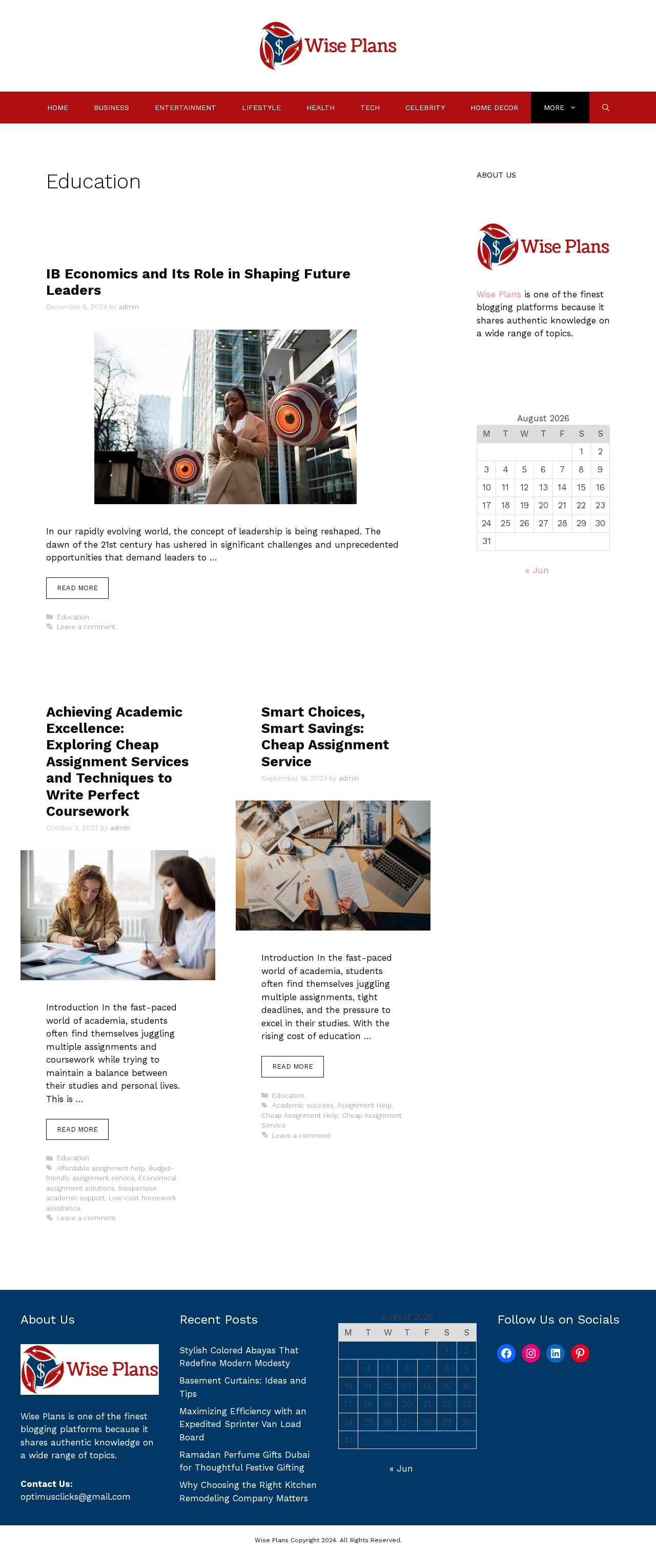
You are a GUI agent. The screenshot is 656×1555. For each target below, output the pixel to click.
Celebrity (425, 107)
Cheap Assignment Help (299, 1115)
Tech (370, 107)
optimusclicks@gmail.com (75, 1497)
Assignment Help (364, 1105)
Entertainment (185, 107)
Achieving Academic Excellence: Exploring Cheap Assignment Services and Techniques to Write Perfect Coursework (117, 761)
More (554, 107)
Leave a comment (86, 627)
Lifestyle (261, 107)
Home (57, 107)
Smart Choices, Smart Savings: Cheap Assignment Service (325, 737)
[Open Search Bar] (605, 107)
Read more (77, 588)
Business (111, 107)
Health (320, 107)
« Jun (537, 570)
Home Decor (494, 107)
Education (73, 617)
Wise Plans (499, 294)
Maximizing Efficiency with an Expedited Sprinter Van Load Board (242, 1424)
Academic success (303, 1105)
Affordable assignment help (101, 1168)
